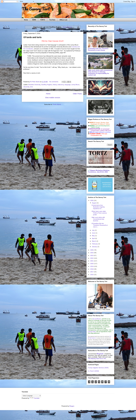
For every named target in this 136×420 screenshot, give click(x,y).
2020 (92, 263)
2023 (92, 255)
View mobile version (52, 98)
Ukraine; (103, 122)
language (68, 84)
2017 (92, 272)
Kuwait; (97, 122)
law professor (96, 319)
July (93, 230)
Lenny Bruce (75, 84)
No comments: (54, 81)
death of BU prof (105, 130)
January (94, 246)
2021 (92, 261)
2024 (92, 252)
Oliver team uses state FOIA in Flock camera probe (99, 212)
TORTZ (42, 20)
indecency (61, 84)
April (93, 238)
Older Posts (77, 94)
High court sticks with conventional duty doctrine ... (98, 219)
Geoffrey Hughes (46, 84)
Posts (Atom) (57, 104)
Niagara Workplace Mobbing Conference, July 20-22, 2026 (98, 171)
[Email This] (63, 82)
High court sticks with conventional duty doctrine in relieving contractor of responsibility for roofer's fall (100, 72)
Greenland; (94, 124)
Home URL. (97, 358)
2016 (92, 274)
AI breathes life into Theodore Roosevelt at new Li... (100, 225)
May (93, 235)
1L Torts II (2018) (93, 371)
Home (26, 20)
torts (31, 87)
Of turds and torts (32, 37)
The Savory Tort (36, 8)
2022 (92, 258)
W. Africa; (101, 124)
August (94, 203)
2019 (92, 266)
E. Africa (107, 124)
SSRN (34, 20)
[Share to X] (66, 82)
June (93, 233)
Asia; (107, 122)
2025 (92, 250)
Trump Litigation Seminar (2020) (98, 367)
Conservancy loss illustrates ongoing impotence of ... (98, 206)
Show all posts (67, 27)
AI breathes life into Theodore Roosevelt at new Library (98, 49)
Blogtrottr (100, 354)
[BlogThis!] (65, 82)
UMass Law (63, 20)
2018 (92, 269)
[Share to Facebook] (68, 82)
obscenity (26, 87)
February (95, 244)
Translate (36, 398)
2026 (92, 200)
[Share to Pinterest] (70, 82)
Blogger (71, 406)
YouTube (52, 20)
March (94, 241)
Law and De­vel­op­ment (102, 125)
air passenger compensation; (100, 129)
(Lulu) (98, 127)
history (55, 84)
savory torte (92, 331)
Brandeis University (34, 84)
